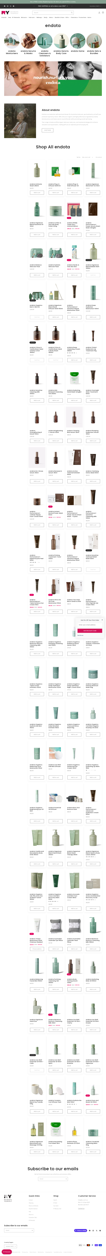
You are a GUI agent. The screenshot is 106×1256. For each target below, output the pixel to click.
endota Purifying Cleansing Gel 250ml (55, 980)
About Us (31, 1214)
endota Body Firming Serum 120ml (72, 980)
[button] (4, 17)
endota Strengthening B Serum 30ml (36, 432)
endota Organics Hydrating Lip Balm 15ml (93, 766)
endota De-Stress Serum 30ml (36, 472)
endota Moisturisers (12, 52)
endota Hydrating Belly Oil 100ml (92, 980)
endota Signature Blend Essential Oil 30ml (36, 224)
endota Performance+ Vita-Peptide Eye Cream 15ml (92, 602)
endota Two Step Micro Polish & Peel (74, 600)
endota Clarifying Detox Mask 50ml (92, 472)
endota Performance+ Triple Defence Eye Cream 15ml (37, 602)
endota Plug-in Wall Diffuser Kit (73, 185)
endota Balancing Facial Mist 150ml (36, 980)
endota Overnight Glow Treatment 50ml (92, 391)
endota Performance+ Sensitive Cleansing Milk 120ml (91, 515)
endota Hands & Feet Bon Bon (73, 265)
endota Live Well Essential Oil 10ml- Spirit (55, 1061)
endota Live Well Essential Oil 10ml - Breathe (74, 1061)
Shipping (31, 1203)
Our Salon (55, 1206)
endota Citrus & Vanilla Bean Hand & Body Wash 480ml (55, 350)
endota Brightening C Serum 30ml (56, 431)
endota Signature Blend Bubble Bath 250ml (92, 266)
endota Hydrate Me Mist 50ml (74, 1101)
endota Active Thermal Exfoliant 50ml (73, 472)
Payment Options (33, 1209)
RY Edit (55, 1203)
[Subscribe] (66, 1179)
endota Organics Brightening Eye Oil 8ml (36, 809)
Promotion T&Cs (33, 1217)
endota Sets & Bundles (94, 52)
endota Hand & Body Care (61, 52)
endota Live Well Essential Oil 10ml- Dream (92, 1021)
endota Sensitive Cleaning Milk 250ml (36, 391)
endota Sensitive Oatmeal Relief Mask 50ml (92, 556)
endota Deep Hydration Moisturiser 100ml (92, 307)
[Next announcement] (72, 6)
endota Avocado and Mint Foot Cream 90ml (73, 895)
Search (55, 1200)
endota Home (77, 51)
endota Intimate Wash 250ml (36, 185)
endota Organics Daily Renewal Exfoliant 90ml (55, 726)
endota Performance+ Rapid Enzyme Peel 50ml (36, 557)
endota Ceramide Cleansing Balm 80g (92, 1143)
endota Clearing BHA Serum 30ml (73, 431)
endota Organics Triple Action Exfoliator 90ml (36, 685)
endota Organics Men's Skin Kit (36, 306)
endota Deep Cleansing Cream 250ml (73, 349)
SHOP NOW (47, 130)
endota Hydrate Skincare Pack (54, 265)
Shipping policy (48, 1252)
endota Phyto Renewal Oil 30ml (73, 1142)
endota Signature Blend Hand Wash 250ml (55, 853)
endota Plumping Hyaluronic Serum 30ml (92, 432)
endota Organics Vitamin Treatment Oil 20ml (93, 643)
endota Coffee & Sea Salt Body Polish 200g (55, 224)
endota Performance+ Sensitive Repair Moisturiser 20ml (73, 308)
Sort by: (78, 157)
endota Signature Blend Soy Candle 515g (36, 1102)
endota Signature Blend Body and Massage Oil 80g (36, 1143)
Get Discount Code (89, 631)
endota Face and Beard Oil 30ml (92, 1101)
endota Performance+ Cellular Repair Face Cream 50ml (36, 514)
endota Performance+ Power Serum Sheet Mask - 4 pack (74, 514)
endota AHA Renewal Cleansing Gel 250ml (56, 391)
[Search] (72, 12)
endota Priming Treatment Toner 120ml (55, 556)
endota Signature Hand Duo (36, 1020)
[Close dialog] (102, 619)
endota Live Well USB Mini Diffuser (55, 765)
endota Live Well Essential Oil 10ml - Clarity (74, 1021)
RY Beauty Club (57, 1209)
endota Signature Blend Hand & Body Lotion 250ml (93, 853)
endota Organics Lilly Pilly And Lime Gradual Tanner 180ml (36, 896)
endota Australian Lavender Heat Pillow (73, 940)
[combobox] (53, 13)
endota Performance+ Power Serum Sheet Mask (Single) (93, 225)
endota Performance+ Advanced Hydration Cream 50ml (92, 811)
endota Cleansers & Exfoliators (45, 53)
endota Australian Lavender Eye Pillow (56, 939)
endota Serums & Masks (28, 52)
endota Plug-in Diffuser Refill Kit (55, 185)
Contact (31, 1200)
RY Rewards (32, 1220)
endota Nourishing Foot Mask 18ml (55, 1142)
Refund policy (41, 1252)
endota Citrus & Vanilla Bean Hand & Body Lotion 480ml (36, 350)
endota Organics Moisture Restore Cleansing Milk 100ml (36, 644)
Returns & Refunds (33, 1206)
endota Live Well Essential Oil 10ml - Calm (37, 1061)
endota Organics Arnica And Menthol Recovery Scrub (93, 895)
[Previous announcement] (34, 6)
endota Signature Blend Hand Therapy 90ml (73, 853)
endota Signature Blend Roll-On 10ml (93, 185)
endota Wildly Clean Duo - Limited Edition (72, 224)
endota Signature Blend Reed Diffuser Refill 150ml (56, 307)
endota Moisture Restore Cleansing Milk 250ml (93, 940)
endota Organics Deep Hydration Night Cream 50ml (73, 685)
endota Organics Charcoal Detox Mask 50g (73, 726)
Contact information (68, 1252)
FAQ (30, 1212)
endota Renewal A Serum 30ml (55, 472)
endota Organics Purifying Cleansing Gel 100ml (56, 643)
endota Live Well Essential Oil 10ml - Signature (93, 1061)
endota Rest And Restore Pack (73, 808)
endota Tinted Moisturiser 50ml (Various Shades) (36, 940)
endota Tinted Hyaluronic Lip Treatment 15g (91, 349)
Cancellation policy (58, 1252)
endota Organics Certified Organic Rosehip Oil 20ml (92, 726)
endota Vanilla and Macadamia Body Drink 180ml (37, 853)
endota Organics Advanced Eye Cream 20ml (73, 766)
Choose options (37, 949)
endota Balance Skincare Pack (36, 265)
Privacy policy (25, 1252)
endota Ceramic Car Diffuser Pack (55, 1101)
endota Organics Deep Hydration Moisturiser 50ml (55, 685)
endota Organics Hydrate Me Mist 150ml (36, 726)
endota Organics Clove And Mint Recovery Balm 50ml (55, 896)
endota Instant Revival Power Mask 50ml (56, 513)
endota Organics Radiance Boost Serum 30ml (73, 643)
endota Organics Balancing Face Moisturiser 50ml (36, 766)
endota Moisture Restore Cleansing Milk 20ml (55, 1021)
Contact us (81, 1208)
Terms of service (33, 1252)
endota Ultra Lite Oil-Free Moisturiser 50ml (55, 601)
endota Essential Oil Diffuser (55, 808)
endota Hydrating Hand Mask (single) (74, 391)
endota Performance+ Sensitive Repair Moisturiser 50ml (73, 557)
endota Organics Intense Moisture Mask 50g (92, 685)
